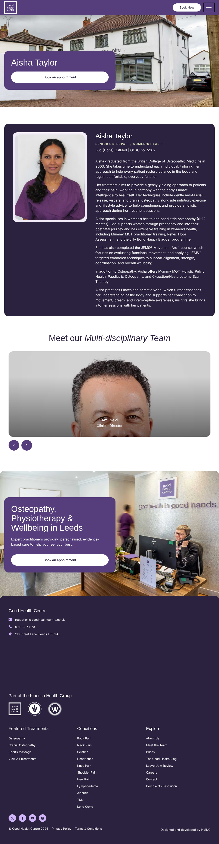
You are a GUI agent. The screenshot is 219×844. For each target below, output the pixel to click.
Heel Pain (83, 779)
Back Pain (84, 738)
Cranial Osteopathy (22, 745)
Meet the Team (156, 745)
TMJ (80, 800)
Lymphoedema (87, 786)
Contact (151, 779)
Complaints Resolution (161, 786)
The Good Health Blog (161, 759)
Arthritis (82, 793)
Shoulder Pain (86, 772)
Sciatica (82, 752)
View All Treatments (22, 759)
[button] (14, 445)
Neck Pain (84, 745)
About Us (152, 738)
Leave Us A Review (159, 765)
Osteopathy (17, 738)
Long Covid (85, 806)
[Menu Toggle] (209, 8)
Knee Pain (84, 765)
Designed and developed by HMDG (185, 829)
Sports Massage (20, 752)
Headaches (85, 759)
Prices (150, 752)
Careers (151, 772)
